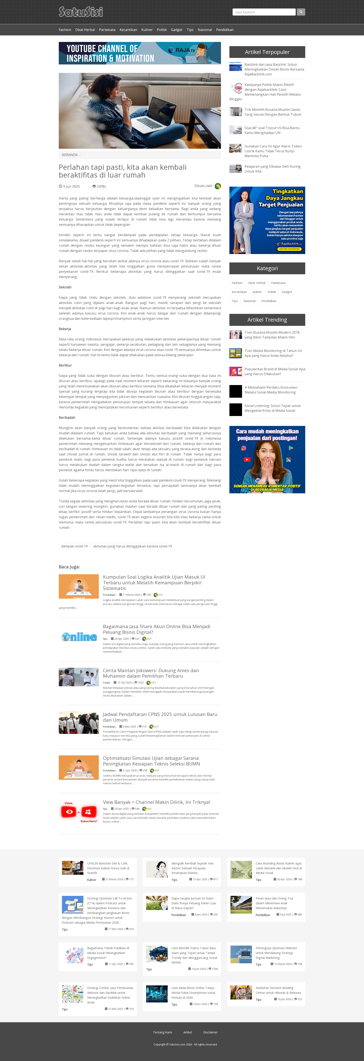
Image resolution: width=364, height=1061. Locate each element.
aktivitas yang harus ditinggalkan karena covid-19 (132, 546)
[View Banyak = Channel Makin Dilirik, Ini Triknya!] (79, 811)
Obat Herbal (85, 29)
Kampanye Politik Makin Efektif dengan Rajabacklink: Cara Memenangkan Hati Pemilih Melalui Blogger (265, 92)
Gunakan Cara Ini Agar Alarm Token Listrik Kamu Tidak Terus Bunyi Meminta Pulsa (273, 151)
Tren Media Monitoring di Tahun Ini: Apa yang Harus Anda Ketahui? (273, 353)
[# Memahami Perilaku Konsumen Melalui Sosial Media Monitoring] (238, 394)
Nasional (205, 29)
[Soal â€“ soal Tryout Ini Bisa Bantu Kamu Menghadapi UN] (238, 129)
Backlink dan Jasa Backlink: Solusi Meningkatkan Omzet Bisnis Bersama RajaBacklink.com (274, 69)
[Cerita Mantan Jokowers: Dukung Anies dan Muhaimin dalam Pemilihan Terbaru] (79, 676)
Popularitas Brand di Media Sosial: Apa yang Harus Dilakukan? (275, 371)
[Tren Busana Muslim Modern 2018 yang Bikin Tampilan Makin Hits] (238, 334)
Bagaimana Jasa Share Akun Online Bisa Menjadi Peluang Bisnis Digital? (156, 629)
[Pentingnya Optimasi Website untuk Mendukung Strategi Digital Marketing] (245, 955)
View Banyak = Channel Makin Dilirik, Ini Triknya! (156, 802)
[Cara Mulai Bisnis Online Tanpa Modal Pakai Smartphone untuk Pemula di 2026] (161, 993)
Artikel (187, 1032)
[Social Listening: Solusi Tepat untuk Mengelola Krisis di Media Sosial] (238, 412)
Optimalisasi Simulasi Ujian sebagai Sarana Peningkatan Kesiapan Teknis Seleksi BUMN (151, 761)
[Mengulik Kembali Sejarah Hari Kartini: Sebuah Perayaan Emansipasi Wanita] (161, 869)
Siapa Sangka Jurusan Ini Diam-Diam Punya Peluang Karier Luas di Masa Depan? (193, 903)
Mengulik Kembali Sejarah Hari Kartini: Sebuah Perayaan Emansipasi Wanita (192, 868)
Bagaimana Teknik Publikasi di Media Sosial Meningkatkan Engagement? (108, 953)
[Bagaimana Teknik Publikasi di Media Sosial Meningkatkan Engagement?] (77, 956)
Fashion (65, 29)
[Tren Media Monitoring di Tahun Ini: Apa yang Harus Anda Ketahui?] (238, 353)
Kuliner (147, 29)
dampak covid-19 (74, 546)
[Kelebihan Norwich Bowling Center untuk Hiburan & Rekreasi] (245, 992)
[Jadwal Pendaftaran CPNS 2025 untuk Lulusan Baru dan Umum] (79, 722)
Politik (162, 29)
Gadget (176, 29)
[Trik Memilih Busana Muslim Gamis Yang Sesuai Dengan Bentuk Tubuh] (238, 111)
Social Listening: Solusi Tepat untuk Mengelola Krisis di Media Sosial (273, 408)
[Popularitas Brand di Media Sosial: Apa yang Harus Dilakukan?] (238, 371)
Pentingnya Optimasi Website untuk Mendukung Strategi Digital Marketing (276, 953)
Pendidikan (225, 29)
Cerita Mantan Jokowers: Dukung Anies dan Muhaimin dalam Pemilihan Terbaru (151, 673)
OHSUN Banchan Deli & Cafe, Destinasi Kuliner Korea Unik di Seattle (108, 868)
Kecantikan (128, 29)
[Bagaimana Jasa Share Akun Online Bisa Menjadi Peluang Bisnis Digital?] (79, 636)
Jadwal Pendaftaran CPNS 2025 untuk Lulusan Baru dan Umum (160, 717)
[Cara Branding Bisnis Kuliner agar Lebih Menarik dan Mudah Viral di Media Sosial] (245, 872)
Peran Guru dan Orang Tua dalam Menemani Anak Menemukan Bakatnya (274, 903)
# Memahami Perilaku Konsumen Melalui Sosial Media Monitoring (271, 390)
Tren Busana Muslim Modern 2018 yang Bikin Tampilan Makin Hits (272, 335)
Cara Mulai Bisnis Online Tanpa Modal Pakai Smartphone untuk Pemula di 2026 (193, 992)
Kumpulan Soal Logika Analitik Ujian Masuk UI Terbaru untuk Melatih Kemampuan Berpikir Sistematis (154, 582)
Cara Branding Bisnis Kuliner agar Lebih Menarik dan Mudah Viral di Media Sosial (279, 868)
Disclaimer (210, 1032)
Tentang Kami (162, 1032)
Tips (190, 29)
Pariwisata (107, 29)
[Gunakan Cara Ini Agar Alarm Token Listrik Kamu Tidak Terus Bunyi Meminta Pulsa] (238, 148)
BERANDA (70, 155)
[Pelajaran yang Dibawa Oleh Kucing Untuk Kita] (238, 168)
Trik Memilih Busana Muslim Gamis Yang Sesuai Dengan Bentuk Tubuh (273, 112)
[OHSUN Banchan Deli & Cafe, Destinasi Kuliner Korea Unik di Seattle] (77, 867)
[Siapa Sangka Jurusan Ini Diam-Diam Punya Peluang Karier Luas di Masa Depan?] (161, 902)
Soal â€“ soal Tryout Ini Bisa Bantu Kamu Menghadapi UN (272, 130)
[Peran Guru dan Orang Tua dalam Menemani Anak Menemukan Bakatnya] (245, 906)
